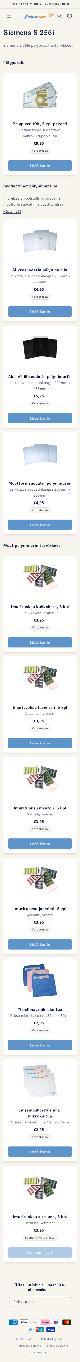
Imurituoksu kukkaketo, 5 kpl (40, 607)
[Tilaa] (66, 1302)
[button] (9, 16)
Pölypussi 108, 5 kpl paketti (40, 124)
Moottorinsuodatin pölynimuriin (40, 483)
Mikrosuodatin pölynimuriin (40, 270)
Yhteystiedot (42, 1352)
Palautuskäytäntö (52, 1339)
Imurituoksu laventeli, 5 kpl (40, 708)
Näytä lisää (12, 211)
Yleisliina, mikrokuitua (40, 1010)
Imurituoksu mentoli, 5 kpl (40, 808)
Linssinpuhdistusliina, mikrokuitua (39, 1113)
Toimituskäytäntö (57, 1345)
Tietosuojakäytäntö (28, 1345)
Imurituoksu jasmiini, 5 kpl (39, 909)
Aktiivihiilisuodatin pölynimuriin (40, 377)
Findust (32, 1339)
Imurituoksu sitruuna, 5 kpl (40, 1217)
